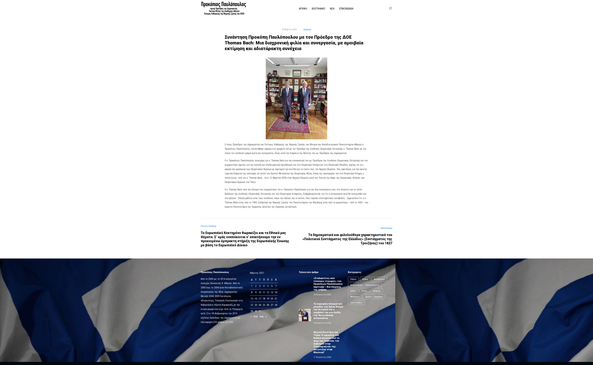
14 (276, 292)
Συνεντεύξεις (356, 302)
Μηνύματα (354, 296)
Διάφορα (307, 29)
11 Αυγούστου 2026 (322, 357)
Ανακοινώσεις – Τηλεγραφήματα (364, 285)
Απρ (262, 316)
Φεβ (255, 316)
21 (276, 298)
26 (268, 304)
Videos (353, 279)
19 (268, 298)
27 (272, 304)
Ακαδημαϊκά (379, 279)
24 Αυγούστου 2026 (322, 294)
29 (252, 311)
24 (260, 304)
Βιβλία (353, 291)
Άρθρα (365, 279)
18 (264, 298)
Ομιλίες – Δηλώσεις (374, 296)
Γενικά (364, 291)
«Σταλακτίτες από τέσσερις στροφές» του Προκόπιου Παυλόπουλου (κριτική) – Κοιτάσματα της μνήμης (328, 284)
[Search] (390, 8)
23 (256, 304)
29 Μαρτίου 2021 (289, 29)
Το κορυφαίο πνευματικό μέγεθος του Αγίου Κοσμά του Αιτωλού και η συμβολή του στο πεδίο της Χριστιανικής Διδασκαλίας (328, 311)
